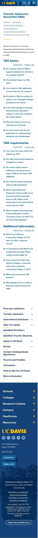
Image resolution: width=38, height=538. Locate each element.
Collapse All (29, 65)
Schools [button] (8, 391)
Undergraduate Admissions (13, 25)
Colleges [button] (8, 397)
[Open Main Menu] (24, 3)
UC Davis (6, 22)
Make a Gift (9, 464)
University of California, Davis (16, 481)
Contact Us (8, 457)
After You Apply (11, 324)
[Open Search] (29, 3)
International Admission (15, 319)
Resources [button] (9, 422)
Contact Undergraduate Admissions (15, 353)
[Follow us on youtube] (23, 437)
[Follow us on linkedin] (13, 437)
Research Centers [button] (14, 404)
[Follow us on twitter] (18, 437)
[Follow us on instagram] (8, 437)
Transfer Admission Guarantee (14, 31)
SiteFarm (18, 515)
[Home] (14, 431)
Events (6, 346)
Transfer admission (10, 28)
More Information (12, 376)
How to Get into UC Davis (16, 370)
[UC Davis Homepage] (8, 3)
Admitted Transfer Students (17, 335)
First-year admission (14, 308)
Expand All (17, 65)
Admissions (16, 22)
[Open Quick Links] (34, 3)
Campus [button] (8, 410)
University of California (18, 500)
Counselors (9, 365)
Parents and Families (14, 360)
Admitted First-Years (13, 330)
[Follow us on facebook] (3, 437)
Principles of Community (18, 497)
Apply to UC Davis (12, 341)
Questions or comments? (18, 492)
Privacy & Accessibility (18, 495)
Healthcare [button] (10, 416)
